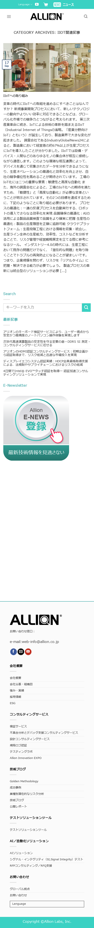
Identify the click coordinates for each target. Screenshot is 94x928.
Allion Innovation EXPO (26, 758)
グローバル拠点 (20, 889)
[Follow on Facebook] (13, 651)
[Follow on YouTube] (37, 4)
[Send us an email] (20, 651)
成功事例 (15, 788)
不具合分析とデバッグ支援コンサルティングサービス (44, 733)
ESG (12, 703)
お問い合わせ (18, 895)
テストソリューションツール (28, 830)
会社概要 (15, 678)
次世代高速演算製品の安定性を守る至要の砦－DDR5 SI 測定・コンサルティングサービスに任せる (47, 343)
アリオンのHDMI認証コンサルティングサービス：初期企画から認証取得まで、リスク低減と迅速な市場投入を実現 (45, 353)
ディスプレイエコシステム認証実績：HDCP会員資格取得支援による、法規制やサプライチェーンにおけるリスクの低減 (45, 363)
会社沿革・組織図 (21, 684)
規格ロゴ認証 (18, 745)
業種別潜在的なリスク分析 (27, 794)
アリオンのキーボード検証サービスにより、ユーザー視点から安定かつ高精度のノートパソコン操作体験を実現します (46, 334)
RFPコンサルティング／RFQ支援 (31, 866)
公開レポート (18, 807)
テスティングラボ (21, 752)
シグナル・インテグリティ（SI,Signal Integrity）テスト (46, 860)
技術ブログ (17, 800)
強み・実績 (17, 691)
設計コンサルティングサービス (30, 739)
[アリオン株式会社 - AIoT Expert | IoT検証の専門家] (47, 16)
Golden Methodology (24, 781)
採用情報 (15, 697)
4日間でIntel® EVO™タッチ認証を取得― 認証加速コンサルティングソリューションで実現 (45, 373)
